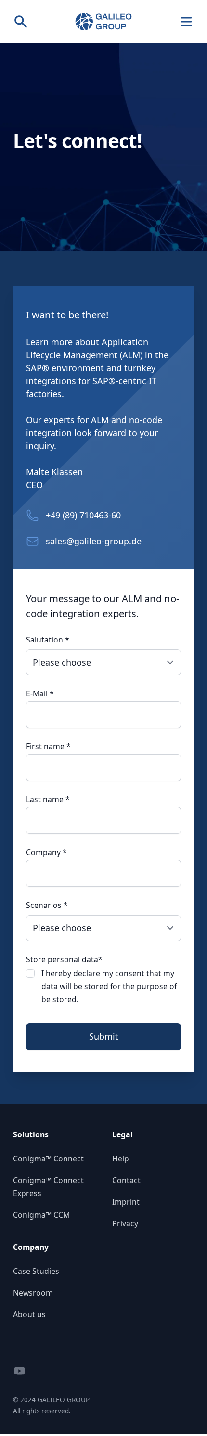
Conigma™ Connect (48, 1158)
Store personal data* (64, 959)
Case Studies (36, 1271)
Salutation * (47, 639)
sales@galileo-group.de (94, 541)
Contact (126, 1180)
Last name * (48, 799)
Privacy (125, 1223)
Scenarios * (47, 905)
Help (120, 1158)
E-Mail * (40, 693)
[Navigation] (186, 22)
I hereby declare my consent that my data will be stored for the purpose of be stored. (109, 986)
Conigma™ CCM (41, 1214)
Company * (46, 852)
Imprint (126, 1202)
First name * (48, 746)
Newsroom (33, 1292)
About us (29, 1314)
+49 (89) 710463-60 (83, 515)
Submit (103, 1036)
